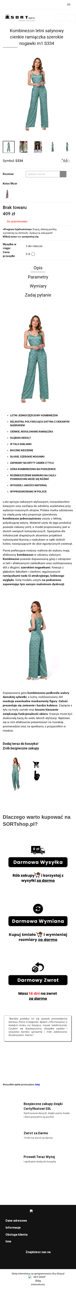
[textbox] (43, 174)
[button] (38, 1221)
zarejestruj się (30, 236)
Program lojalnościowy (17, 229)
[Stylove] (65, 160)
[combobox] (46, 174)
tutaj (37, 1084)
